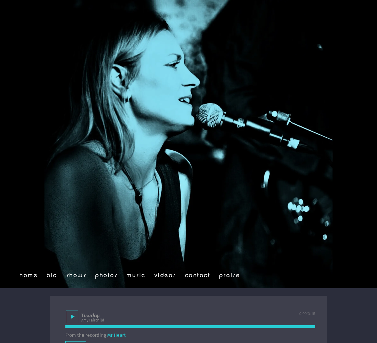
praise (229, 275)
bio (52, 275)
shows (76, 275)
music (135, 275)
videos (165, 275)
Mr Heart (116, 335)
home (28, 275)
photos (106, 275)
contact (198, 275)
